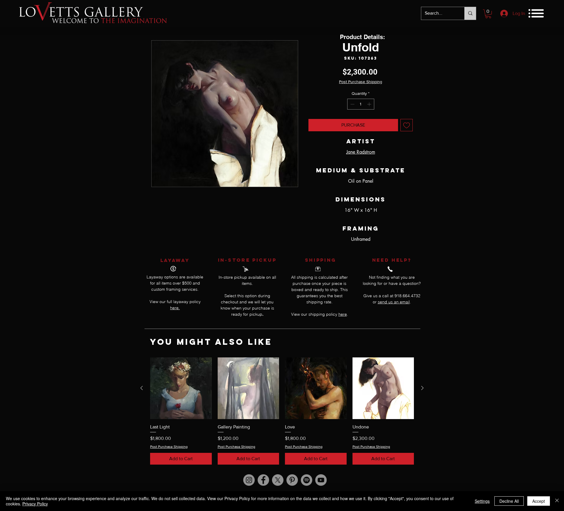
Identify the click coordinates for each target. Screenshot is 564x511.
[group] (282, 411)
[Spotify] (306, 480)
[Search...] (470, 13)
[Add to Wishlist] (406, 125)
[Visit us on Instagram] (249, 480)
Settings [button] (482, 501)
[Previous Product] (141, 387)
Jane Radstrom (360, 152)
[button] (488, 13)
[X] (277, 480)
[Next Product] (422, 387)
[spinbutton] (360, 104)
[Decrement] (351, 104)
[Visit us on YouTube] (321, 480)
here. (175, 307)
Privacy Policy (35, 504)
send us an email (394, 302)
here (342, 314)
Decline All (509, 501)
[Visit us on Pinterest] (292, 480)
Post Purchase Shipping (360, 81)
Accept (538, 501)
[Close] (556, 501)
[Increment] (369, 104)
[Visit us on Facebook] (263, 480)
